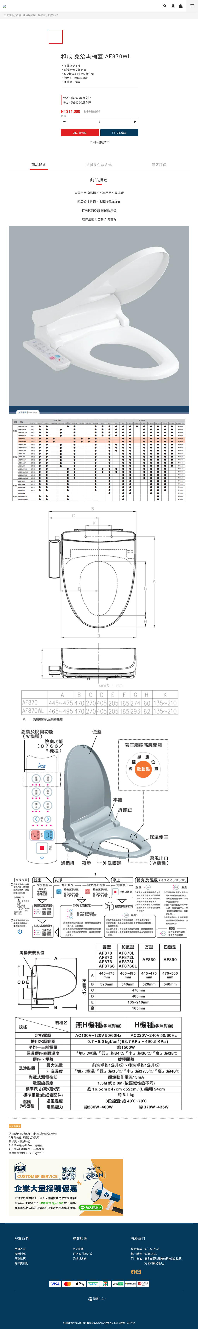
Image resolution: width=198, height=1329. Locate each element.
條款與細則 (21, 1263)
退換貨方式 (79, 1258)
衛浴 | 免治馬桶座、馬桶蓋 (31, 15)
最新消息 (20, 1253)
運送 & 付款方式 (82, 1253)
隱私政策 (20, 1258)
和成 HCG (53, 15)
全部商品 (9, 15)
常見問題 (78, 1249)
